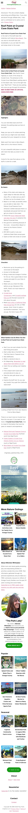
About (10, 779)
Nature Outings (11, 8)
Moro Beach (19, 38)
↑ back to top (14, 770)
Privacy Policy (8, 22)
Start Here (17, 779)
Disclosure (16, 811)
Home (3, 8)
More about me (13, 645)
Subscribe (5, 791)
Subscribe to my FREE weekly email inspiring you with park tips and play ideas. (12, 587)
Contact (14, 802)
